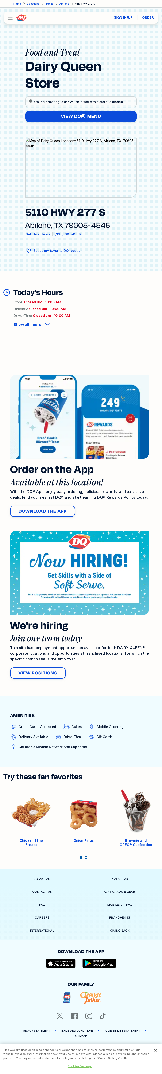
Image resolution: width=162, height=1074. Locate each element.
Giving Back (120, 930)
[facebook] (74, 1016)
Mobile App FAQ (119, 905)
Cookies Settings (80, 1066)
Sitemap (81, 1035)
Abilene (64, 3)
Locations (33, 3)
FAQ (42, 905)
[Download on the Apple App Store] (61, 963)
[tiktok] (103, 1016)
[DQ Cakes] (66, 997)
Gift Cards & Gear (119, 891)
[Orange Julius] (91, 997)
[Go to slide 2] (86, 857)
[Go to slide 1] (81, 857)
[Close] (155, 1050)
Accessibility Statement (122, 1030)
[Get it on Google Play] (99, 963)
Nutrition (120, 878)
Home (17, 3)
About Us (42, 878)
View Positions (38, 673)
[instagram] (88, 1016)
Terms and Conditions (76, 1030)
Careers (42, 917)
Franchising (119, 917)
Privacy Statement (36, 1030)
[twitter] (60, 1016)
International (42, 930)
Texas (50, 3)
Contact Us (42, 891)
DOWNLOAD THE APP (43, 511)
